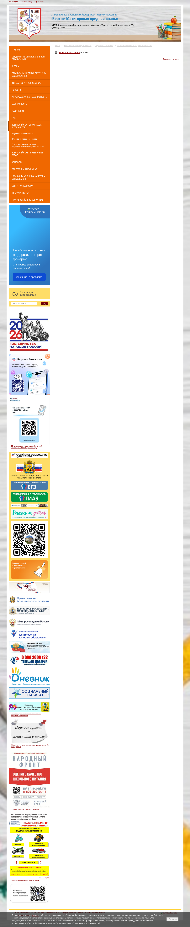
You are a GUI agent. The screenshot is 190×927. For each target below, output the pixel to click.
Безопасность (19, 104)
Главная (16, 49)
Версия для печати (170, 59)
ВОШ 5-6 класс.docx (69, 52)
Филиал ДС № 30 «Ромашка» (26, 83)
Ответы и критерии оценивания (24, 139)
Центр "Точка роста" (22, 186)
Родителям (18, 111)
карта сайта (39, 2)
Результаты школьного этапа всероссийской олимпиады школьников (28, 145)
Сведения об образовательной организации (28, 58)
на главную (13, 2)
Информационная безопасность (29, 97)
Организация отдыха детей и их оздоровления (29, 74)
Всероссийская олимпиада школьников (26, 126)
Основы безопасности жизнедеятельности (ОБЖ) (134, 46)
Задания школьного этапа (22, 134)
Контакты (17, 162)
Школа (15, 66)
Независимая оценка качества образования (28, 177)
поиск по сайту (26, 2)
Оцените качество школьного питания (25, 809)
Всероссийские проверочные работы (27, 154)
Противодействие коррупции (28, 200)
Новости (16, 90)
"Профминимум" (20, 193)
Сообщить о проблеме (29, 277)
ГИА (13, 117)
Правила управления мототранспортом (25, 880)
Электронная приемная (24, 169)
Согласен (173, 919)
